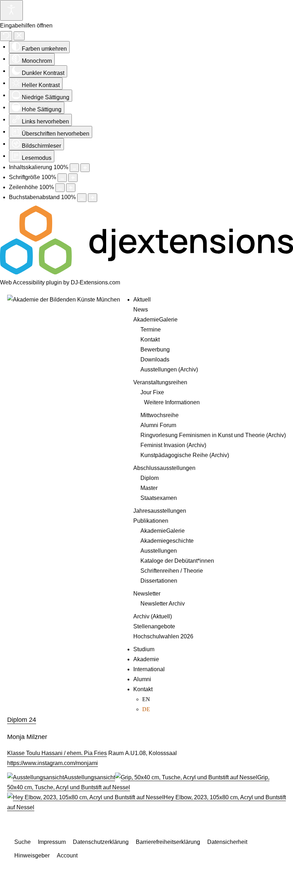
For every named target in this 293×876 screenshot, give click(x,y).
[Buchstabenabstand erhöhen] (92, 197)
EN (146, 699)
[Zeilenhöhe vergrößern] (70, 187)
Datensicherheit (227, 842)
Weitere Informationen (172, 402)
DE (146, 709)
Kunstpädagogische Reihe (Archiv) (184, 455)
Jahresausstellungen (159, 511)
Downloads (154, 359)
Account (67, 855)
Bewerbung (155, 349)
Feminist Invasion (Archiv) (173, 445)
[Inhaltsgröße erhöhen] (85, 167)
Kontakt (150, 339)
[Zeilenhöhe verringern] (60, 187)
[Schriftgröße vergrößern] (73, 177)
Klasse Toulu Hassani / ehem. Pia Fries (57, 753)
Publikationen (150, 521)
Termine (150, 329)
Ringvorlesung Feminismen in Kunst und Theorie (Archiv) (213, 435)
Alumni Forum (158, 425)
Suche (22, 842)
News (140, 310)
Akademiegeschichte (167, 541)
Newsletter (146, 594)
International (149, 669)
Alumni (142, 679)
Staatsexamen (158, 498)
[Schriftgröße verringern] (62, 177)
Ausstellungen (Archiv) (169, 369)
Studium (143, 649)
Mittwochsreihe (159, 415)
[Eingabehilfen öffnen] (11, 10)
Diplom (149, 478)
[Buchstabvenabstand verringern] (81, 197)
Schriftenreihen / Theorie (171, 571)
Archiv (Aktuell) (152, 616)
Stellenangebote (154, 626)
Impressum (52, 842)
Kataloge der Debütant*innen (177, 561)
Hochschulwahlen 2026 (163, 636)
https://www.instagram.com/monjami (52, 763)
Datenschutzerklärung (101, 842)
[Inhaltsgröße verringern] (74, 167)
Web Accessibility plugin (31, 282)
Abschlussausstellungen (164, 468)
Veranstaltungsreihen (160, 382)
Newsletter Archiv (162, 604)
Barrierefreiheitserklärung (168, 842)
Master (149, 488)
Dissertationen (158, 581)
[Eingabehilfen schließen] (19, 35)
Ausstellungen (158, 551)
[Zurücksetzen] (6, 36)
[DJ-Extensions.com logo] (146, 272)
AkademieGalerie (155, 320)
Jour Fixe (152, 392)
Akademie (146, 659)
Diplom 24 (21, 719)
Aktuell (142, 300)
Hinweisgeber (32, 855)
